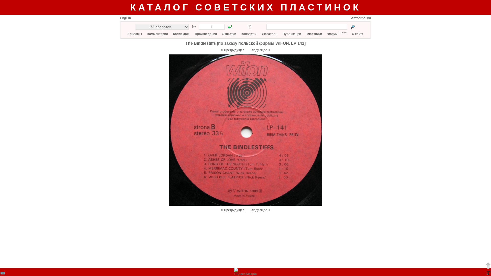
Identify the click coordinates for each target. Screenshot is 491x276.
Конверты (248, 34)
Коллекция (181, 34)
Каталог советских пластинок (245, 7)
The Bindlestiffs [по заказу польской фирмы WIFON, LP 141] (245, 43)
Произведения (206, 34)
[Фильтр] (249, 27)
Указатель (269, 34)
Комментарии (157, 34)
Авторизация (361, 18)
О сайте (358, 34)
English (125, 18)
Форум (332, 34)
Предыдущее (234, 50)
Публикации (292, 34)
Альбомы (134, 34)
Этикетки (229, 34)
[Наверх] (488, 265)
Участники (314, 34)
